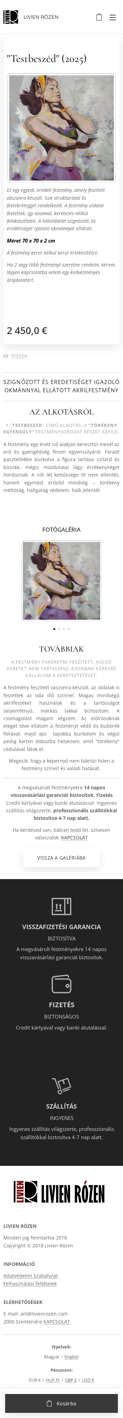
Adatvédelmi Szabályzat (30, 1275)
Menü (113, 17)
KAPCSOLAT (74, 837)
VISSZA (19, 356)
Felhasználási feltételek (30, 1283)
